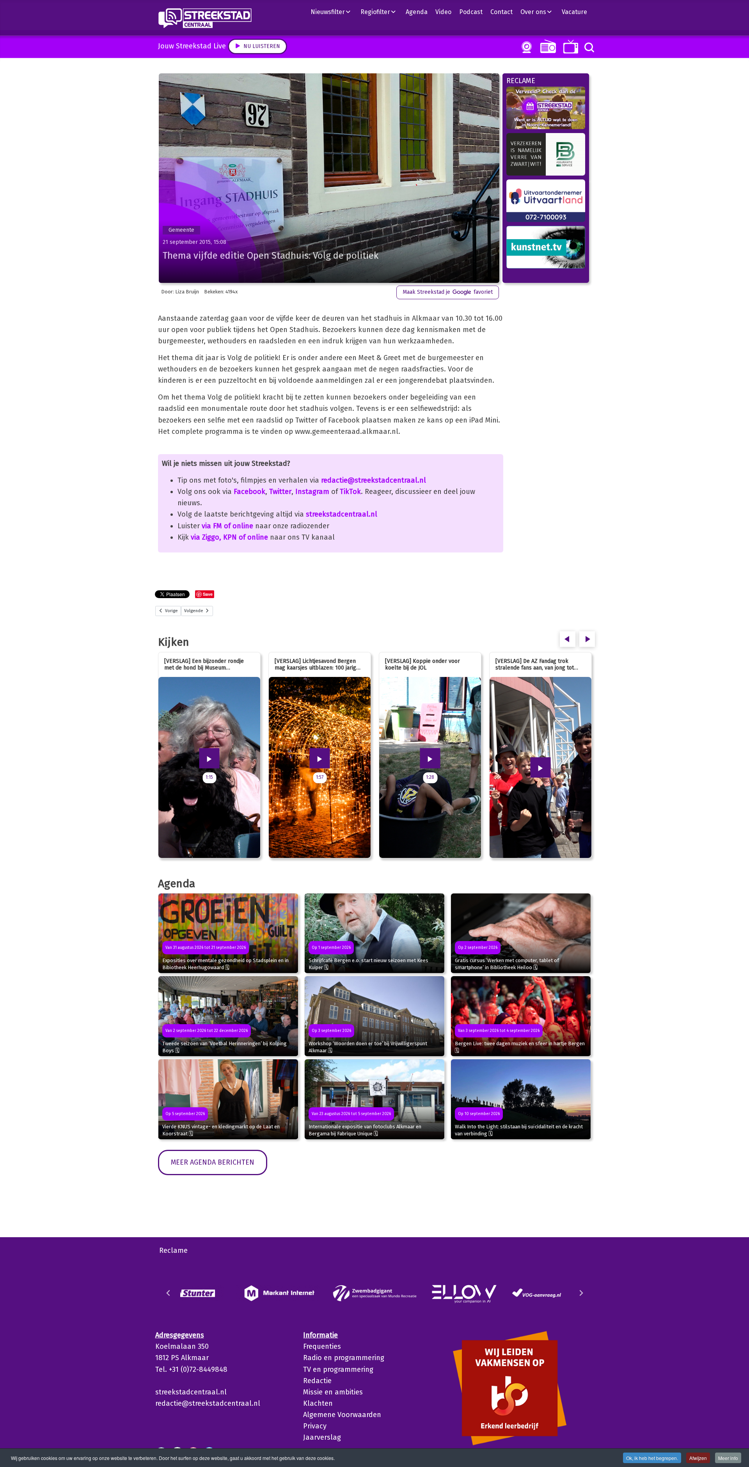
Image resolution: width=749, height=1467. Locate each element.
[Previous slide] (168, 1293)
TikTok (350, 491)
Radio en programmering (343, 1357)
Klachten (318, 1403)
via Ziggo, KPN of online (229, 537)
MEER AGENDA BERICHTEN (212, 1162)
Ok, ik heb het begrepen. (652, 1458)
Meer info (728, 1458)
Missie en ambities (333, 1392)
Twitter (280, 491)
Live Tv (569, 46)
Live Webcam (525, 47)
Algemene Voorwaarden (342, 1414)
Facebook (249, 491)
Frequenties (322, 1346)
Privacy (315, 1426)
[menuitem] (334, 11)
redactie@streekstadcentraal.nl (373, 480)
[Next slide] (581, 1293)
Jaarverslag (322, 1437)
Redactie (317, 1380)
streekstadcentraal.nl (341, 514)
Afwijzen (698, 1458)
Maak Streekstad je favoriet (448, 292)
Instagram (312, 491)
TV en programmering (338, 1369)
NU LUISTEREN (546, 46)
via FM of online (227, 526)
